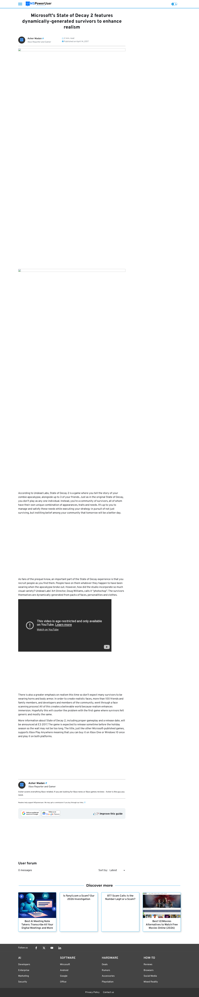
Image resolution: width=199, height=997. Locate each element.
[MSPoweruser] (39, 4)
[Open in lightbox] (71, 378)
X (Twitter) (44, 948)
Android (64, 970)
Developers (24, 964)
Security (22, 981)
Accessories (108, 976)
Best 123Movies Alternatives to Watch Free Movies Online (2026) (162, 925)
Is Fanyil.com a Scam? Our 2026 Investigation (78, 897)
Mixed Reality (151, 981)
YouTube (52, 948)
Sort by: (103, 870)
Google (63, 976)
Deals (105, 964)
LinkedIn (59, 948)
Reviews (148, 964)
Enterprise (23, 970)
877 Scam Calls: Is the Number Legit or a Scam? (120, 897)
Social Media (150, 976)
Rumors (106, 970)
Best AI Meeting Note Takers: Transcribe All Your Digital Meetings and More (37, 925)
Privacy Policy (92, 992)
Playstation (107, 981)
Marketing (23, 976)
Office (63, 981)
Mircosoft (65, 964)
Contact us (108, 992)
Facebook (36, 948)
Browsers (149, 970)
